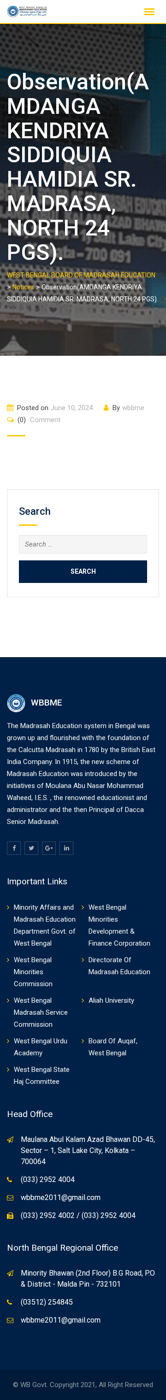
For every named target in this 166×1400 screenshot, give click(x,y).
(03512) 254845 (47, 1302)
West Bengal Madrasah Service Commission (41, 1012)
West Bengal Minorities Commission (33, 972)
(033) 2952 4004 (48, 1179)
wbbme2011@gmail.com (61, 1197)
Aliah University (111, 1000)
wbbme (133, 408)
